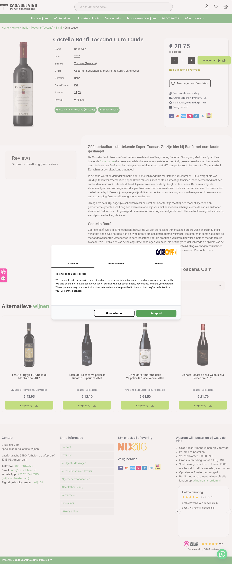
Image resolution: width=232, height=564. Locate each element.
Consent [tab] (73, 263)
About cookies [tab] (116, 263)
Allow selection (114, 313)
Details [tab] (159, 263)
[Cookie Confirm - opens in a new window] (166, 252)
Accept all (156, 313)
